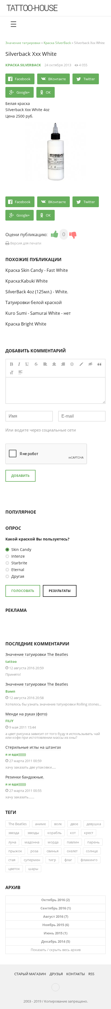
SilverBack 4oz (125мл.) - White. (36, 292)
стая (11, 859)
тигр (52, 859)
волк (58, 823)
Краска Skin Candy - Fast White (36, 270)
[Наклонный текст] (19, 364)
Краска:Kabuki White (26, 281)
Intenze (17, 556)
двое (74, 823)
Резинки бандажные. (24, 777)
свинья (52, 851)
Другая (17, 576)
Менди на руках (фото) (26, 713)
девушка (93, 823)
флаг (68, 859)
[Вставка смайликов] (72, 364)
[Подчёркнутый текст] (27, 364)
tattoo (11, 661)
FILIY (9, 720)
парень (93, 842)
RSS (91, 973)
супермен (32, 859)
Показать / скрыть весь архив (56, 949)
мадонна (32, 842)
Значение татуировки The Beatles (36, 654)
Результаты (60, 590)
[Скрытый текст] (90, 364)
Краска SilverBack (23, 65)
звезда (13, 832)
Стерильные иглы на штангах (33, 747)
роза (34, 851)
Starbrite (18, 562)
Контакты (75, 973)
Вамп (10, 691)
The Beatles (17, 823)
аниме (40, 823)
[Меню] (13, 24)
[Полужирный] (11, 364)
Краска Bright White (25, 324)
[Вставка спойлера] (20, 372)
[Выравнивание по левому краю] (45, 364)
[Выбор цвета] (81, 364)
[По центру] (54, 364)
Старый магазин (30, 973)
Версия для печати (25, 243)
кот (73, 832)
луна (12, 842)
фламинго (89, 859)
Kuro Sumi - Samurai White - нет (38, 313)
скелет (72, 851)
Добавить (20, 475)
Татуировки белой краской (33, 302)
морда (53, 842)
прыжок (15, 851)
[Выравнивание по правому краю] (63, 364)
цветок (14, 868)
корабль (54, 832)
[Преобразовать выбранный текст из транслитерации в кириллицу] (11, 372)
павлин (73, 842)
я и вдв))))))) (15, 754)
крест (88, 832)
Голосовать (22, 590)
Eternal (17, 569)
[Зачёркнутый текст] (36, 364)
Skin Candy (20, 549)
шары (33, 868)
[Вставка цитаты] (99, 364)
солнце (92, 851)
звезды (33, 832)
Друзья (56, 973)
